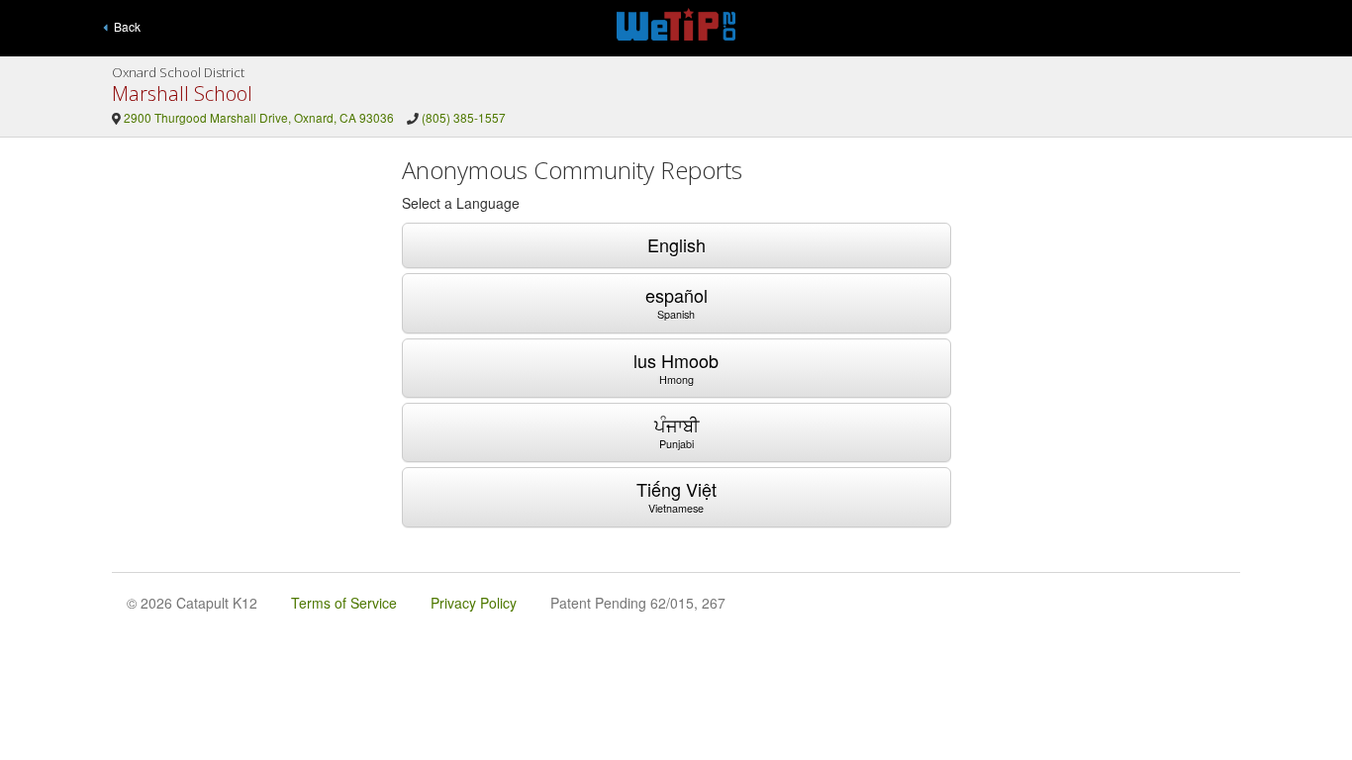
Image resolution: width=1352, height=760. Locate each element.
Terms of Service (344, 603)
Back (124, 26)
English (676, 244)
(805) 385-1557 (464, 117)
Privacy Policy (474, 603)
